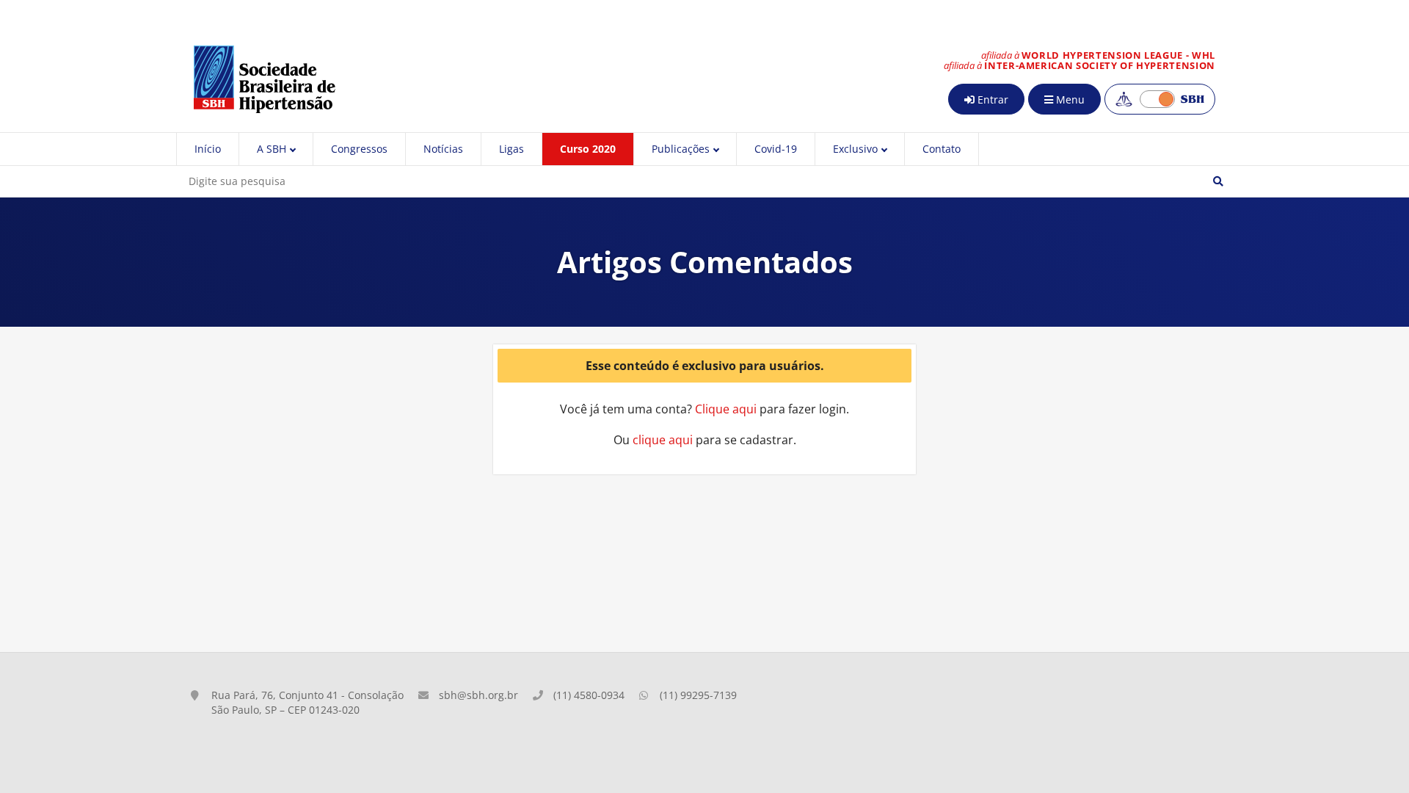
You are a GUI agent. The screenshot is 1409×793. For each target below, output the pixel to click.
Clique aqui (726, 409)
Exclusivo (855, 149)
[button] (1218, 181)
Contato (941, 149)
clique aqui (663, 440)
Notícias (443, 149)
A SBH (271, 149)
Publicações (681, 149)
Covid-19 (775, 149)
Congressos (359, 149)
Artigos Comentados (705, 262)
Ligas (511, 149)
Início (207, 149)
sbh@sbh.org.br (478, 695)
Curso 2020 (588, 149)
